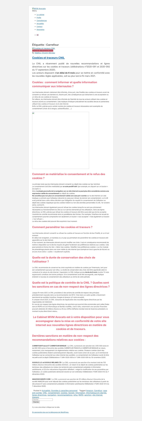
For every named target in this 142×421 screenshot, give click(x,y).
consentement (54, 393)
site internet (97, 395)
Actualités (40, 23)
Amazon (89, 390)
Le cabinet (40, 14)
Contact (39, 26)
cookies (64, 393)
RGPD (81, 395)
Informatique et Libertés (96, 393)
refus (75, 395)
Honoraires (40, 29)
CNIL (45, 393)
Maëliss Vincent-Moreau (45, 53)
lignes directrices (39, 395)
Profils (39, 17)
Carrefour (98, 390)
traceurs (35, 397)
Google (71, 393)
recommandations (64, 395)
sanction (87, 395)
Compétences (42, 20)
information (80, 393)
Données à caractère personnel (64, 390)
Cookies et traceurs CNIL (48, 57)
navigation (51, 395)
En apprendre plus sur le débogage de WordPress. (50, 412)
